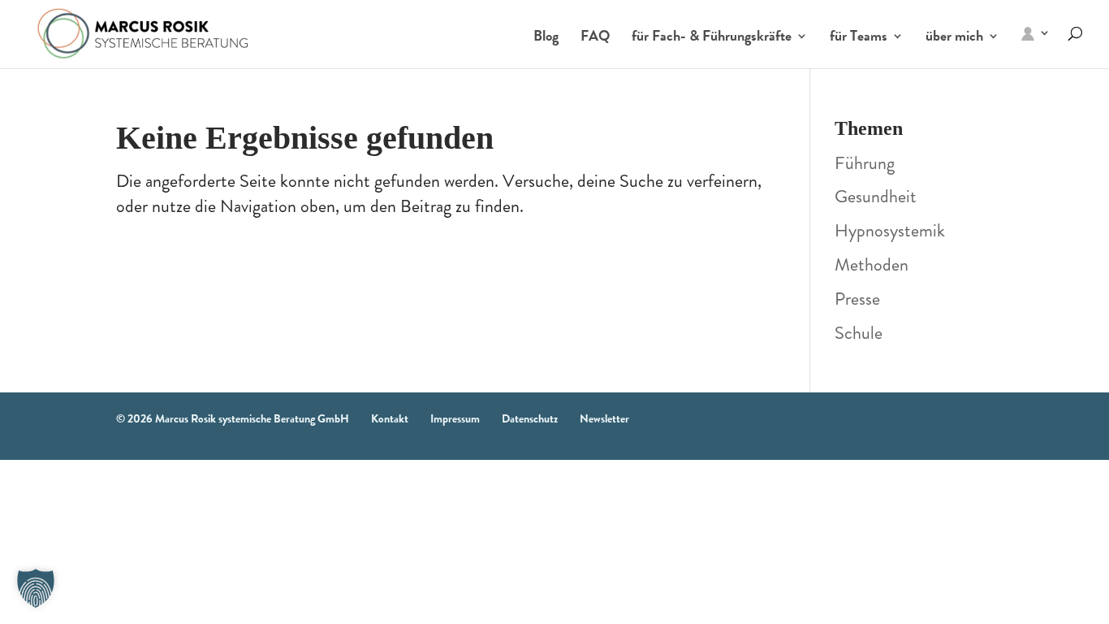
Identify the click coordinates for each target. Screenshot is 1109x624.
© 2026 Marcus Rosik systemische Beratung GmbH (232, 418)
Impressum (455, 418)
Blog (546, 38)
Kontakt (389, 418)
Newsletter (604, 418)
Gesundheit (876, 196)
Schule (858, 332)
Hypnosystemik (890, 230)
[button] (35, 588)
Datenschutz (530, 418)
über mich (954, 38)
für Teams (858, 38)
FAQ (595, 38)
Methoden (871, 264)
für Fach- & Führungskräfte (712, 38)
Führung (865, 163)
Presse (857, 298)
